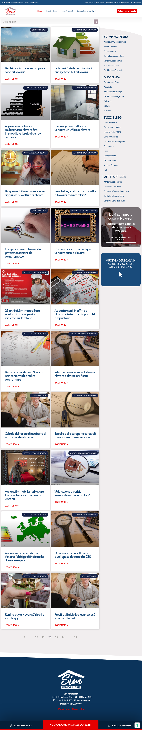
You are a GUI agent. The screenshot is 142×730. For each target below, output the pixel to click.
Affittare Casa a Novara (113, 182)
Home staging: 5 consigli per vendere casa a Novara (72, 251)
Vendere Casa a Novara (113, 61)
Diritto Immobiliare (111, 137)
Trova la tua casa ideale (121, 238)
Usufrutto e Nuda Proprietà (114, 141)
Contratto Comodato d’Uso (114, 201)
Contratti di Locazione (112, 186)
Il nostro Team (51, 11)
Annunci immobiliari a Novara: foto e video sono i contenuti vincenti (24, 495)
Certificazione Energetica (113, 70)
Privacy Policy (64, 709)
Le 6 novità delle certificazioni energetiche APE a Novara (73, 70)
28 (75, 637)
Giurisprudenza (110, 156)
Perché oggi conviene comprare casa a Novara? (25, 70)
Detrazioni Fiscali (110, 122)
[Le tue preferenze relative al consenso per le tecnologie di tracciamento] (137, 725)
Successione (109, 146)
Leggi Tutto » (12, 78)
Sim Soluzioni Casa (111, 82)
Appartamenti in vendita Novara (117, 3)
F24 (105, 170)
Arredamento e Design (113, 92)
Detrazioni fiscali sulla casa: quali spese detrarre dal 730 (72, 554)
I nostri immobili (67, 11)
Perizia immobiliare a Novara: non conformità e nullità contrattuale (24, 376)
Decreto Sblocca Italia (112, 127)
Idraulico (107, 106)
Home (39, 11)
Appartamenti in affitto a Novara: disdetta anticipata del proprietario (74, 314)
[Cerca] (96, 21)
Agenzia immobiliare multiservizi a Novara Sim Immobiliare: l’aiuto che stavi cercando (23, 131)
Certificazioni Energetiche (114, 96)
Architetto (108, 87)
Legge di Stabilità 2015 (112, 132)
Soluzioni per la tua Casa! (86, 11)
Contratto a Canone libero (114, 196)
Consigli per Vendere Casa (114, 56)
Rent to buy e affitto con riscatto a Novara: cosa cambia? (74, 193)
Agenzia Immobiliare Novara (115, 42)
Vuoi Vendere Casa (111, 65)
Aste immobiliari (110, 47)
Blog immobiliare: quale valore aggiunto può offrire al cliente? (24, 193)
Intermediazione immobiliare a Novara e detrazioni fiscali (74, 374)
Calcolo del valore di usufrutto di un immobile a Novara (25, 435)
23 (43, 637)
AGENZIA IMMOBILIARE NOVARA (12, 3)
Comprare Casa (110, 51)
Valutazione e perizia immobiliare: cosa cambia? (72, 493)
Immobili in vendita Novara (94, 3)
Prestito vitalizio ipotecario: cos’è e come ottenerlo (74, 616)
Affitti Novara (136, 3)
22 (36, 637)
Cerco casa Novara (31, 3)
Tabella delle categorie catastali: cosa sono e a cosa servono (75, 435)
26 (63, 637)
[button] (127, 11)
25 (56, 637)
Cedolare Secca (110, 160)
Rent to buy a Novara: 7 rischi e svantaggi (24, 616)
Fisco (106, 151)
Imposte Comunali (111, 165)
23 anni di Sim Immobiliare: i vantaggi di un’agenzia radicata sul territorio (23, 314)
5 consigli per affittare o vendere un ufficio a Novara (72, 128)
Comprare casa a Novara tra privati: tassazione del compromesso (23, 253)
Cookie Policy (78, 709)
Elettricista (108, 101)
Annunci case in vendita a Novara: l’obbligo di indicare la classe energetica (24, 556)
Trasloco (107, 111)
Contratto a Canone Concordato (116, 191)
